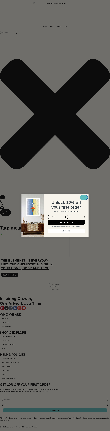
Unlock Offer (66, 222)
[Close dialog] (84, 197)
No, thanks (66, 231)
